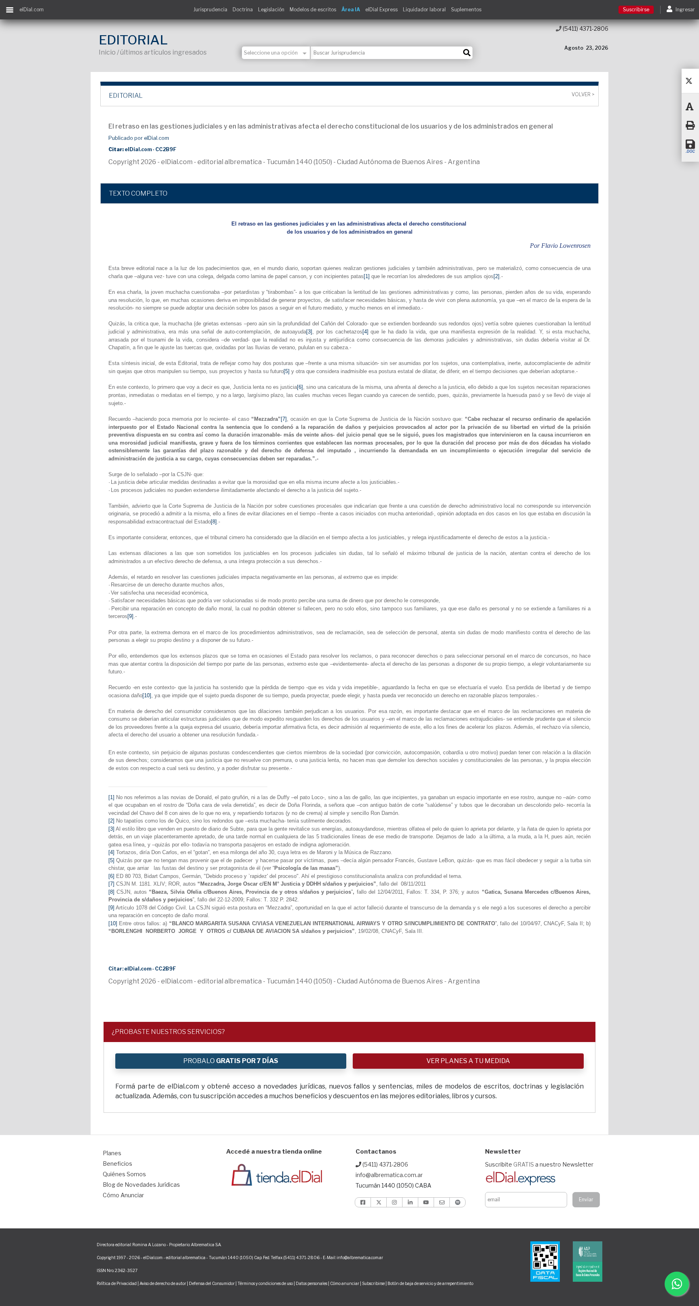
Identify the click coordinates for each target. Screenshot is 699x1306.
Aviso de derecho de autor (163, 1283)
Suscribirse (636, 9)
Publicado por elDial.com (138, 138)
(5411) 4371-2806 (584, 28)
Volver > (583, 94)
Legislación (271, 9)
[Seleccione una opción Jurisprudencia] (276, 52)
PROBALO (230, 1061)
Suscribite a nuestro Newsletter (539, 1164)
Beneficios (117, 1163)
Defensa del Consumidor (212, 1283)
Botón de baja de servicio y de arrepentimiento (430, 1283)
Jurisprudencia (210, 9)
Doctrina (243, 9)
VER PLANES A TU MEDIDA (468, 1061)
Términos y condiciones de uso (265, 1283)
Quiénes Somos (124, 1174)
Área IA (350, 9)
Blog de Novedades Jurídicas (141, 1184)
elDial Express (381, 9)
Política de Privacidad (117, 1283)
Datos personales (311, 1283)
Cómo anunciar (344, 1283)
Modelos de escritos (313, 9)
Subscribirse (374, 1283)
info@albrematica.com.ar (389, 1174)
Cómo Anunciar (123, 1195)
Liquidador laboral (424, 9)
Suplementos (466, 9)
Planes (112, 1153)
